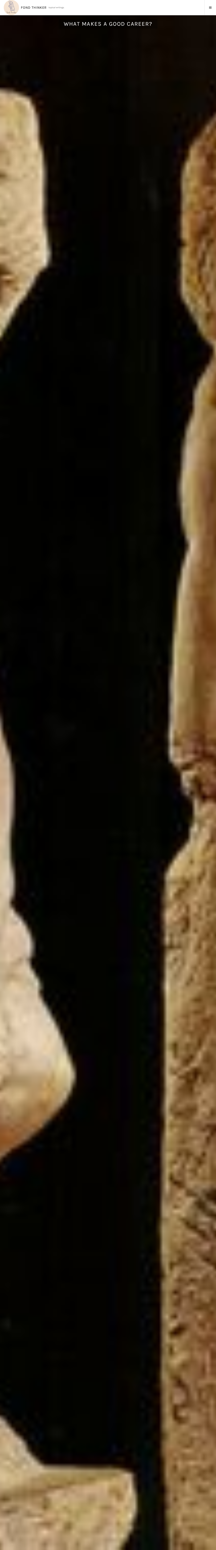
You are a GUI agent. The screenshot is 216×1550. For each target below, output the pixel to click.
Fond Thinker (34, 8)
